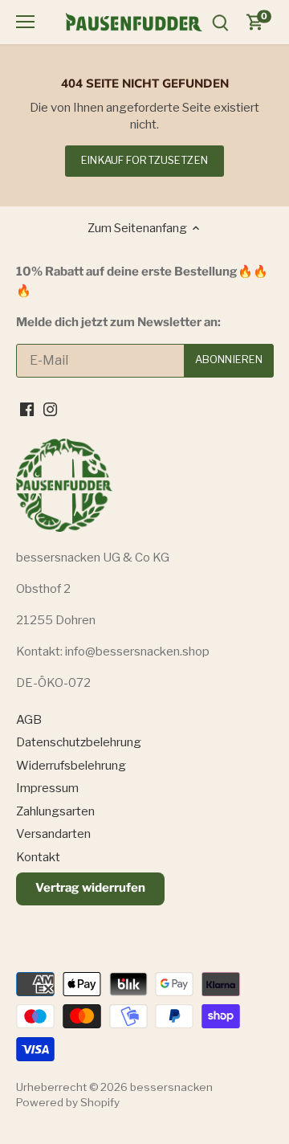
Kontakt (38, 857)
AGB (29, 720)
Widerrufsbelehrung (71, 765)
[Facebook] (27, 409)
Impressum (47, 788)
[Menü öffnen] (25, 21)
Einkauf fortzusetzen (144, 160)
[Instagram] (50, 409)
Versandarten (53, 834)
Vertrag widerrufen (90, 887)
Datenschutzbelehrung (78, 742)
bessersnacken (171, 1087)
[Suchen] (220, 22)
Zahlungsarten (55, 811)
